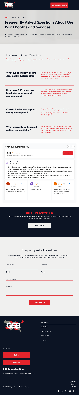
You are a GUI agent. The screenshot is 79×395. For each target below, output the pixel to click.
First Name (10, 265)
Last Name (44, 265)
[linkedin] (74, 391)
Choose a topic (11, 279)
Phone (43, 272)
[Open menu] (74, 5)
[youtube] (70, 391)
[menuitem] (58, 322)
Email (8, 272)
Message (9, 287)
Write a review (67, 153)
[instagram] (66, 391)
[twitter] (62, 391)
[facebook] (58, 391)
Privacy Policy (73, 385)
